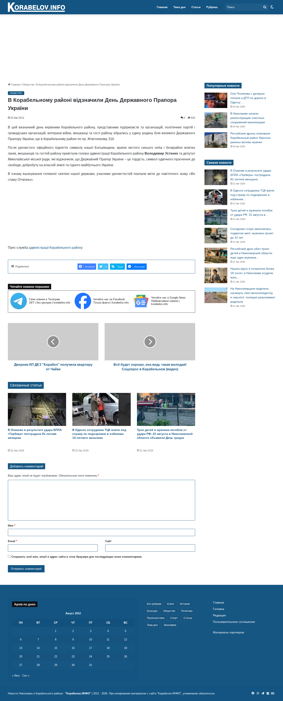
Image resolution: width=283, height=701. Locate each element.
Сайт (108, 541)
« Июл (16, 675)
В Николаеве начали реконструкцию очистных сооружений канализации (247, 118)
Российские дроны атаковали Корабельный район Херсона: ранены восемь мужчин (250, 138)
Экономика (169, 625)
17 (90, 648)
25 (108, 656)
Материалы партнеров (228, 632)
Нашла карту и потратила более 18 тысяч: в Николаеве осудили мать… (252, 273)
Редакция (219, 615)
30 (73, 665)
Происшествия (155, 618)
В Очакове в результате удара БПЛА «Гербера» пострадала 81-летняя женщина (35, 433)
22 (55, 656)
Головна (218, 609)
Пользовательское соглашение (234, 621)
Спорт (174, 618)
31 (90, 665)
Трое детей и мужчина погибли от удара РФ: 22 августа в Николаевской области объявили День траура (165, 433)
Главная (162, 7)
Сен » (25, 675)
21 (38, 656)
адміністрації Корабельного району (56, 247)
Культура (152, 611)
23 (73, 656)
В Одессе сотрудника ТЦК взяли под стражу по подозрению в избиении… (252, 195)
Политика (186, 611)
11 (108, 639)
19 (125, 648)
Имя (11, 525)
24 (90, 656)
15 (55, 648)
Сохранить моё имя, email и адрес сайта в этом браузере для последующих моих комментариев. (76, 556)
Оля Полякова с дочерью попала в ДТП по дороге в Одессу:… (248, 98)
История (185, 603)
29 (55, 665)
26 (125, 656)
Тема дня (179, 7)
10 (90, 639)
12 (125, 639)
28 (38, 665)
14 (38, 648)
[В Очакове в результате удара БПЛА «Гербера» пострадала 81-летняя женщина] (37, 409)
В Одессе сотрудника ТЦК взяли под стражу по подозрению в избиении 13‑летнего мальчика (99, 433)
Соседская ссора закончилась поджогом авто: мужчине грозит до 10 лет (251, 233)
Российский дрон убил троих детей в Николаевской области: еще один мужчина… (251, 253)
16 (73, 648)
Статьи (196, 7)
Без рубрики (154, 603)
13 (20, 648)
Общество (28, 84)
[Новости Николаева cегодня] (36, 7)
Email (12, 541)
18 (108, 648)
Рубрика (212, 7)
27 (20, 665)
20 (20, 656)
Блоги (170, 603)
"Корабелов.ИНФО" (78, 693)
